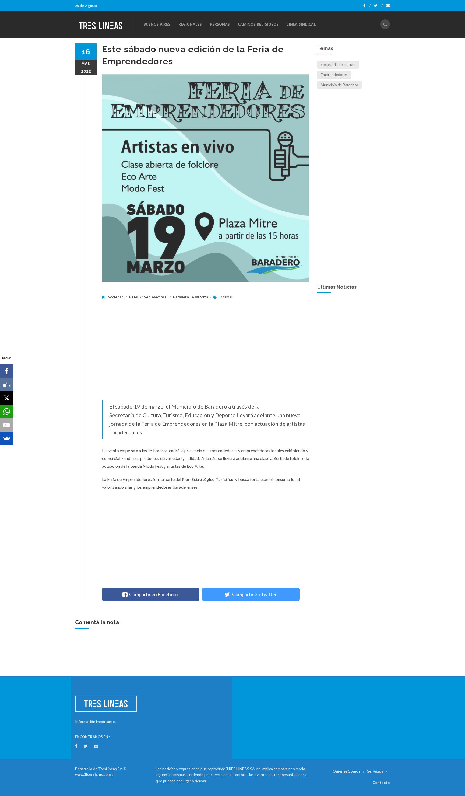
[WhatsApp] (6, 411)
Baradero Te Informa (190, 297)
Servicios (375, 771)
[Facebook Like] (6, 384)
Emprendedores (334, 74)
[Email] (6, 425)
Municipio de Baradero (339, 84)
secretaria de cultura (338, 64)
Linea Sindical (301, 24)
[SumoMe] (6, 438)
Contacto (381, 782)
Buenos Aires (156, 24)
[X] (6, 398)
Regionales (190, 24)
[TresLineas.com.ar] (105, 24)
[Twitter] (378, 6)
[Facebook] (367, 6)
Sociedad (116, 297)
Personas (220, 24)
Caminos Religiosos (258, 24)
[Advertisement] (205, 354)
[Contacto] (388, 6)
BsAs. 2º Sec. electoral (148, 297)
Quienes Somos (346, 771)
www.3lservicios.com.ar (95, 774)
